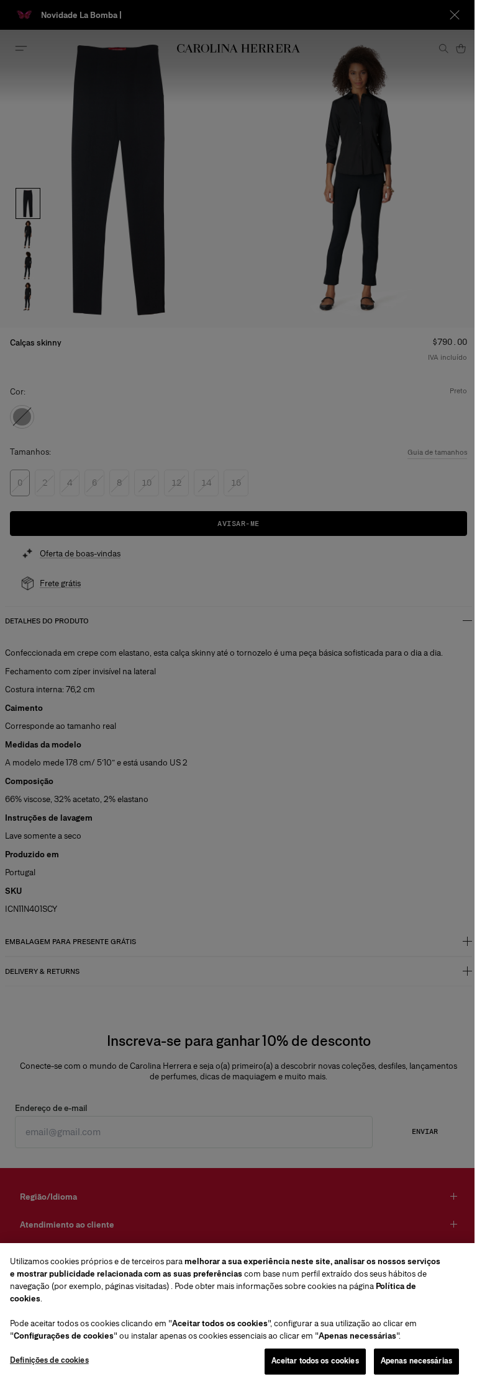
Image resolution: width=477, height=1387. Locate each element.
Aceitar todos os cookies (315, 1361)
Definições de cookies (49, 1360)
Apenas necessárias (416, 1361)
